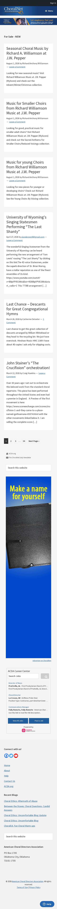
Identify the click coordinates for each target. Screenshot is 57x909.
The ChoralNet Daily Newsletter (19, 457)
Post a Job (39, 721)
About (7, 770)
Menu (50, 10)
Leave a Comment (17, 66)
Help (6, 775)
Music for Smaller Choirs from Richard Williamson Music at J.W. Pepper (26, 108)
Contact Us (9, 781)
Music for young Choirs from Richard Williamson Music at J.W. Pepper (26, 167)
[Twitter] (11, 756)
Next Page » (33, 442)
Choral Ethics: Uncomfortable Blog (21, 820)
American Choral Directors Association (27, 881)
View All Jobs (18, 721)
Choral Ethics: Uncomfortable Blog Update (25, 815)
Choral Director (15, 695)
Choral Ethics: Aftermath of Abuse (20, 801)
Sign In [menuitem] (53, 3)
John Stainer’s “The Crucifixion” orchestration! (28, 365)
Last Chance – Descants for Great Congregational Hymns (27, 309)
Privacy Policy (34, 887)
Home (7, 765)
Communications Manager (19, 707)
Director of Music (15, 683)
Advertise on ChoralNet (42, 660)
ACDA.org (12, 453)
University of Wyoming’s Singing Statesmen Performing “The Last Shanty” (26, 224)
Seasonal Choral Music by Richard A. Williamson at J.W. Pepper (27, 53)
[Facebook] (6, 756)
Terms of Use (22, 887)
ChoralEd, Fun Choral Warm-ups (19, 825)
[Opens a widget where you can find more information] (47, 904)
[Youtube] (16, 756)
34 (25, 441)
